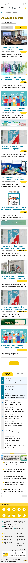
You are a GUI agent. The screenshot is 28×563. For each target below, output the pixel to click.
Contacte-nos (21, 536)
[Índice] (2, 8)
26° (17, 4)
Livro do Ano (7, 539)
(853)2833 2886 (8, 528)
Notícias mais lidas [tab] (7, 374)
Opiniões (19, 533)
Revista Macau (8, 536)
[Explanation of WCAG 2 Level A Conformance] (25, 560)
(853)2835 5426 (19, 528)
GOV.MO (6, 533)
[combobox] (8, 22)
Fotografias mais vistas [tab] (20, 374)
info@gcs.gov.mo (8, 526)
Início (2, 12)
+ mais (23, 496)
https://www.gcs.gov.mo (10, 524)
